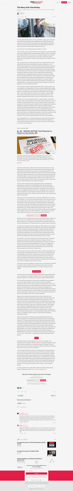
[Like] (17, 464)
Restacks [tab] (24, 403)
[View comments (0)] (27, 448)
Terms (41, 483)
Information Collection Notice (36, 477)
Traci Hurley (21, 413)
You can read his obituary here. (39, 369)
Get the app (42, 486)
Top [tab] (18, 439)
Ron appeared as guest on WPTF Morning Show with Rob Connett (31, 443)
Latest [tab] (21, 439)
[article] (36, 445)
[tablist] (21, 403)
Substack (31, 488)
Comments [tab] (19, 403)
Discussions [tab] (25, 439)
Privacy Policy (44, 477)
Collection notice (45, 483)
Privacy (37, 483)
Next (53, 395)
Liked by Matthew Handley (24, 414)
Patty (20, 425)
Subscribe (64, 2)
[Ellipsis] (55, 413)
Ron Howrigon (27, 134)
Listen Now (19, 445)
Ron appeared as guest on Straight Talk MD (28, 451)
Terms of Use (42, 475)
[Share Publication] (60, 2)
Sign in (69, 2)
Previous (21, 395)
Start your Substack (33, 486)
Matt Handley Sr (24, 462)
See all (19, 467)
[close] (47, 461)
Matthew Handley (20, 134)
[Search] (57, 2)
